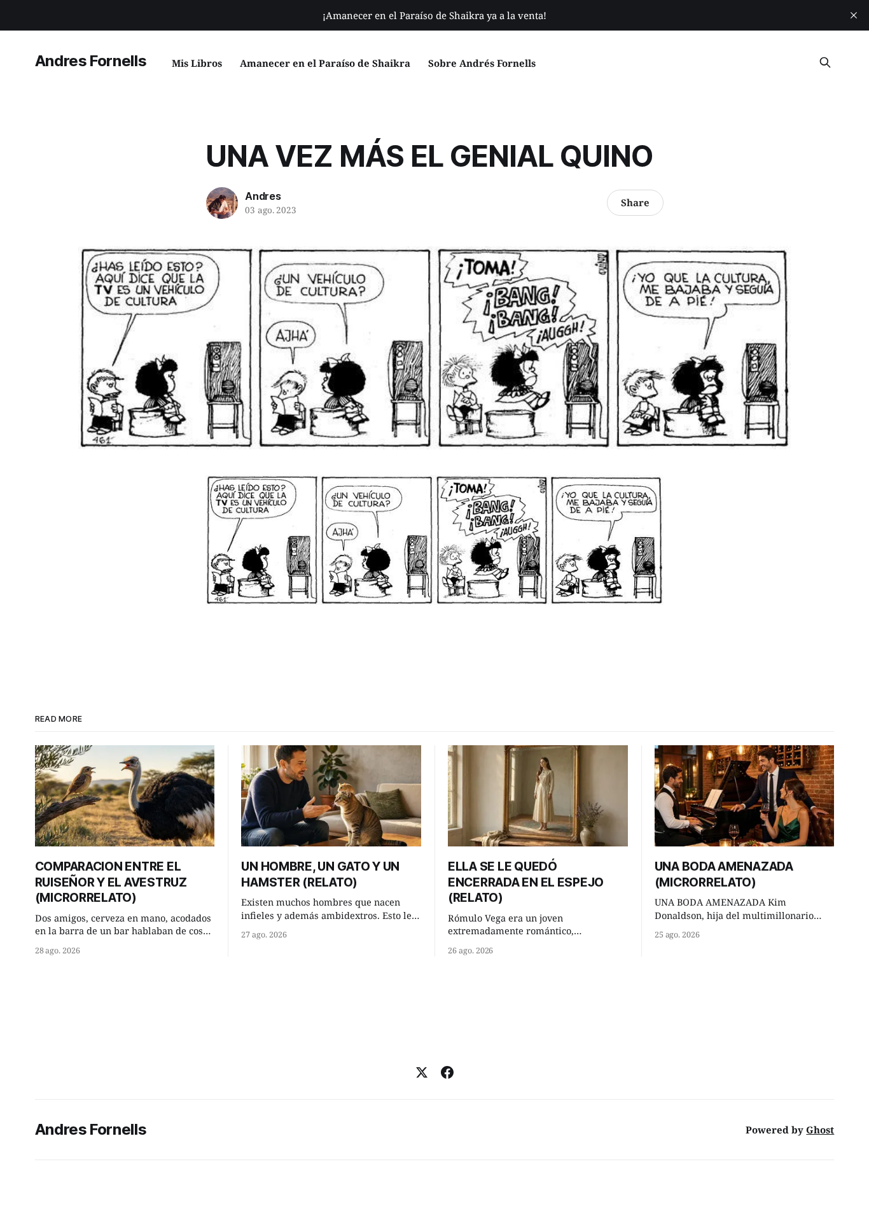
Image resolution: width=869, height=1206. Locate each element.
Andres (263, 196)
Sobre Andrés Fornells (482, 63)
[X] (421, 1072)
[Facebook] (447, 1072)
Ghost (820, 1129)
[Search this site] (825, 62)
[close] (854, 15)
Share (635, 202)
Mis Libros (197, 63)
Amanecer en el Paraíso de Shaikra (325, 63)
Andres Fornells (91, 61)
